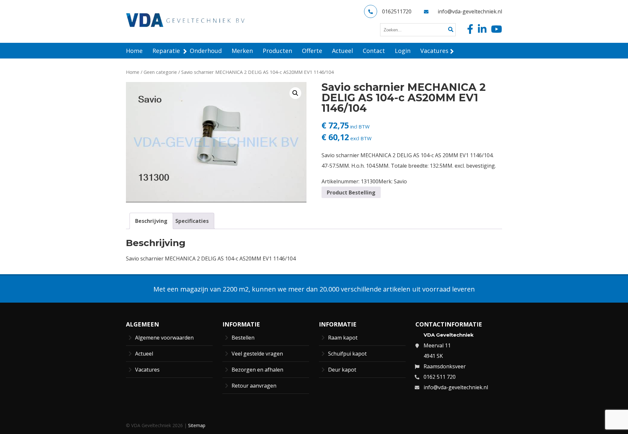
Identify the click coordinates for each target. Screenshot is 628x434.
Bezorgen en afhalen (257, 369)
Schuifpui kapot (347, 353)
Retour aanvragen (254, 385)
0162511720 (396, 11)
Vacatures (147, 369)
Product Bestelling (351, 192)
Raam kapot (343, 337)
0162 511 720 (440, 376)
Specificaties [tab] (192, 221)
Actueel (144, 353)
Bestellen (243, 337)
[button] (295, 93)
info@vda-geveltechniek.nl (470, 11)
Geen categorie (160, 72)
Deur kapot (342, 369)
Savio (400, 181)
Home (132, 72)
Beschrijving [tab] (151, 221)
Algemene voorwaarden (164, 337)
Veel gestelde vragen (257, 353)
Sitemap (196, 425)
